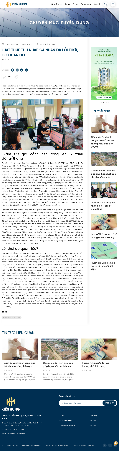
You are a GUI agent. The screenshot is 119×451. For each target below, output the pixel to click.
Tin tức (75, 4)
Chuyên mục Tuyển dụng (20, 44)
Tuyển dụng (86, 4)
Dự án (67, 4)
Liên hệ (97, 4)
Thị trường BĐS (65, 421)
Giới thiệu (94, 416)
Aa (9, 76)
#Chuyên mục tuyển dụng (11, 318)
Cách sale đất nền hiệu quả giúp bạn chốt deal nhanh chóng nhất (58, 365)
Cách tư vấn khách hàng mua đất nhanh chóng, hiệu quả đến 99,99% (19, 365)
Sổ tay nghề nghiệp (45, 44)
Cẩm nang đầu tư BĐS (68, 425)
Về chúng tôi (56, 4)
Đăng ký (109, 403)
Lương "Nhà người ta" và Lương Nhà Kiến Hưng (95, 365)
